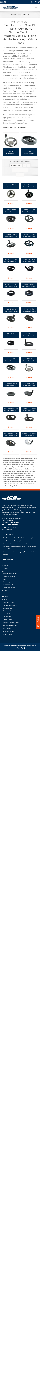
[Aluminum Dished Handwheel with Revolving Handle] (29, 390)
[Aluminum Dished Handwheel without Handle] (11, 390)
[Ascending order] (29, 165)
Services (4, 571)
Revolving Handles (9, 631)
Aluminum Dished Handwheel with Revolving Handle (29, 385)
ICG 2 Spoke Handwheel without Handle (11, 335)
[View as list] (22, 175)
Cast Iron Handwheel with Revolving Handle (29, 360)
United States (31, 512)
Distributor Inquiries (9, 587)
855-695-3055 (5, 2)
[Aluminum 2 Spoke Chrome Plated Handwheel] (29, 440)
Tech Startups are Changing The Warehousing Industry (20, 538)
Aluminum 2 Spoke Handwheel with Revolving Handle (29, 410)
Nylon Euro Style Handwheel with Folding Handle (11, 285)
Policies (5, 568)
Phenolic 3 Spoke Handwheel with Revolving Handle (11, 236)
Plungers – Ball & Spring (11, 622)
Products (4, 600)
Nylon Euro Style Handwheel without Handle (11, 260)
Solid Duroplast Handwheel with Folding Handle (11, 211)
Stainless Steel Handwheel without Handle (11, 186)
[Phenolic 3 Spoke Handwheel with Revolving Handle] (11, 241)
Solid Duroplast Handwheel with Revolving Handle (29, 186)
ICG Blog (4, 590)
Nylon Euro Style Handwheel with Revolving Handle (29, 260)
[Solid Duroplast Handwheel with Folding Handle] (11, 216)
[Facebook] (28, 2)
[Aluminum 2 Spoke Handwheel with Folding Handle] (11, 440)
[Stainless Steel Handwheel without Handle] (11, 191)
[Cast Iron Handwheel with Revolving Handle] (29, 365)
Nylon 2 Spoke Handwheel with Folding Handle (29, 310)
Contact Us (5, 579)
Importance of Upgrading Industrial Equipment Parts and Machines (19, 548)
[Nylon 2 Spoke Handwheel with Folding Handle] (29, 316)
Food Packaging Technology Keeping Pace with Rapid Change (20, 553)
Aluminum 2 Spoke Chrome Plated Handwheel (29, 434)
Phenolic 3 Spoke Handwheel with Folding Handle (29, 236)
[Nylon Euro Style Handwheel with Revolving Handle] (29, 266)
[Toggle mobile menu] (36, 7)
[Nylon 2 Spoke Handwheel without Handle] (29, 291)
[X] (32, 2)
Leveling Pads (7, 620)
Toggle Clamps (7, 634)
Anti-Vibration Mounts (10, 605)
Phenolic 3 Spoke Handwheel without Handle (29, 211)
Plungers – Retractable (10, 625)
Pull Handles (7, 628)
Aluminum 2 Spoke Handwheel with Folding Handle (11, 434)
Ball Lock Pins (7, 608)
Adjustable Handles (9, 602)
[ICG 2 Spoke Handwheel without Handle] (11, 340)
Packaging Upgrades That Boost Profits (15, 544)
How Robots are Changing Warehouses (15, 541)
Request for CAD (8, 585)
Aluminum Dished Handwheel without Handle (11, 385)
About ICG (5, 566)
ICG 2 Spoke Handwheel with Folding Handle (11, 360)
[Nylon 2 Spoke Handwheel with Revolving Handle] (11, 316)
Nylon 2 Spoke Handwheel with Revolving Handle (11, 310)
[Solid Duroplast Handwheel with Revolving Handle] (29, 191)
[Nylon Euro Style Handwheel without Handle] (11, 266)
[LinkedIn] (39, 2)
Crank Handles (7, 611)
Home (4, 563)
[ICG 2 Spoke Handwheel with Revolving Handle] (29, 340)
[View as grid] (18, 175)
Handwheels (7, 617)
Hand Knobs (7, 614)
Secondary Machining (10, 573)
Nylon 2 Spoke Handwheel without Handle (29, 285)
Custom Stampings (9, 576)
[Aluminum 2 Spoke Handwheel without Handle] (11, 415)
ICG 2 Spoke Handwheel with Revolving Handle (29, 335)
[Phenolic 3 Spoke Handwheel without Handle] (29, 216)
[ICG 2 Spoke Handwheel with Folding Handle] (11, 365)
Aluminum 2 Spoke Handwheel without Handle (11, 410)
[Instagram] (35, 2)
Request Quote (7, 582)
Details (11, 203)
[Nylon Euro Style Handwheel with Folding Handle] (11, 291)
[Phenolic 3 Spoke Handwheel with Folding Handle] (29, 241)
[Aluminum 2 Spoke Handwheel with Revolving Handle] (29, 415)
